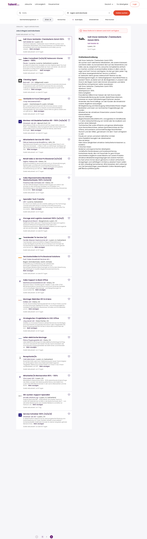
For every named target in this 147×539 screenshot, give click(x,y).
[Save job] (69, 39)
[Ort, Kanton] (87, 13)
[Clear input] (109, 13)
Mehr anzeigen (35, 49)
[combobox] (42, 13)
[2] (51, 536)
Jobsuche (19, 26)
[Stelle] (40, 13)
